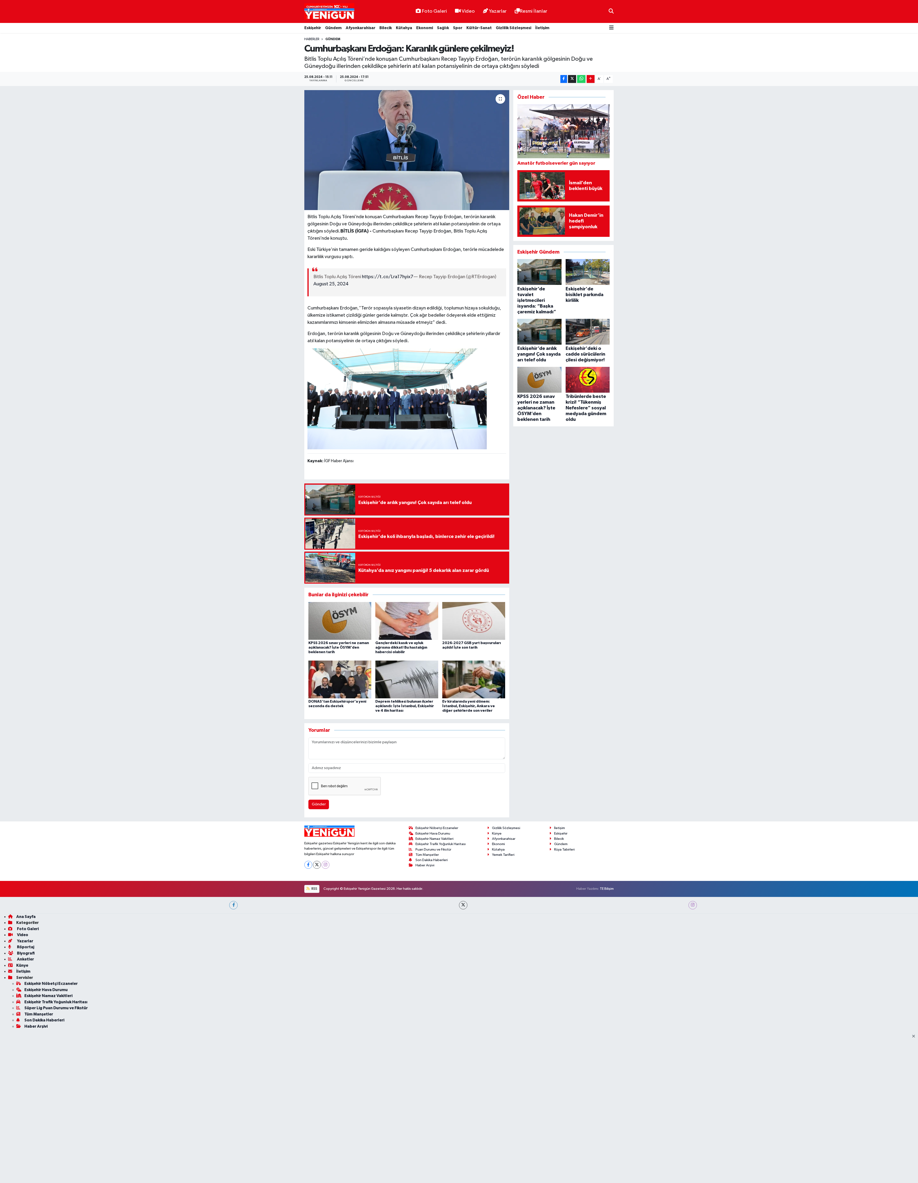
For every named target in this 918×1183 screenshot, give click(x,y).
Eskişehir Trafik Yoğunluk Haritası (440, 963)
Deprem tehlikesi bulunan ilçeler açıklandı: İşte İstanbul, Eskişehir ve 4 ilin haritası (404, 706)
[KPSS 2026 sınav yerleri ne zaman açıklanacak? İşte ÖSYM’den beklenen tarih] (339, 621)
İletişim (542, 28)
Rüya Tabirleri (564, 968)
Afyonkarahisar (360, 28)
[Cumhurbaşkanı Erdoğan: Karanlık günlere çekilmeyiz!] (406, 150)
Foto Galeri (434, 11)
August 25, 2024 (331, 284)
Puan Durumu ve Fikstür (433, 968)
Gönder (319, 804)
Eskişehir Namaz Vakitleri (434, 957)
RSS (314, 1007)
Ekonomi (424, 28)
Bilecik (385, 28)
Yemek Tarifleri (503, 973)
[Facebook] (308, 984)
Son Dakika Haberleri (431, 979)
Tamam (609, 1176)
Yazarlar (498, 11)
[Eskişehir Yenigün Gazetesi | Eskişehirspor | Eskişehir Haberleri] (329, 11)
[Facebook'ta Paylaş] (563, 79)
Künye (497, 952)
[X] (317, 984)
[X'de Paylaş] (572, 79)
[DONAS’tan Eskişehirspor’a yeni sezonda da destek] (339, 679)
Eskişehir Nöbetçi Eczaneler (436, 947)
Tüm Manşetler (427, 973)
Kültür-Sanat (479, 28)
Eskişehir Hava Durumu (432, 952)
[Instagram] (325, 984)
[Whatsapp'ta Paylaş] (581, 79)
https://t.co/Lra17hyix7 (387, 276)
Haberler (311, 39)
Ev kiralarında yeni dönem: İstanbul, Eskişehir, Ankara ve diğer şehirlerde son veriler (468, 706)
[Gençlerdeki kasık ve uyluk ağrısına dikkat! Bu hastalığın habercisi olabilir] (406, 621)
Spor (457, 28)
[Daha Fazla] (591, 79)
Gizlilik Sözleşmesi (513, 28)
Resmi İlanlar (533, 11)
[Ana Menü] (611, 28)
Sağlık (443, 28)
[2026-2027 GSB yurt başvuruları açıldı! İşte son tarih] (473, 621)
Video (468, 11)
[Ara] (611, 11)
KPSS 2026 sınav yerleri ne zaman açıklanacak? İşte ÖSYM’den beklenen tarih (338, 647)
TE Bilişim (607, 1007)
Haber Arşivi (424, 984)
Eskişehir (312, 28)
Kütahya (404, 28)
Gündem (333, 28)
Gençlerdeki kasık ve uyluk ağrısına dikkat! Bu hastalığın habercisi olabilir (401, 647)
